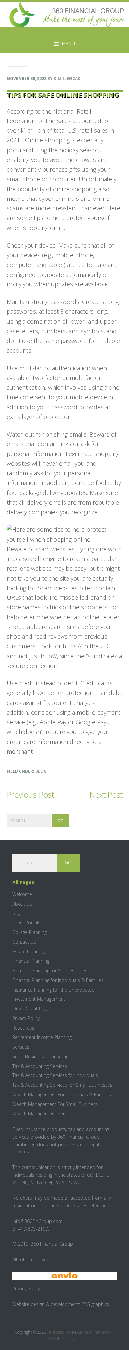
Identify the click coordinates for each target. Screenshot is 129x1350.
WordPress (57, 1339)
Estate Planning (28, 951)
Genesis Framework (94, 1332)
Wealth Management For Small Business (55, 1104)
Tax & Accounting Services (39, 1066)
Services (20, 1047)
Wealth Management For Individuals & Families (61, 1094)
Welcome (22, 894)
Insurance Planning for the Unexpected (53, 990)
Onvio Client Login (31, 1008)
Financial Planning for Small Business (51, 970)
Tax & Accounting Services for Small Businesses (62, 1085)
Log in (75, 1339)
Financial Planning (30, 961)
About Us (22, 904)
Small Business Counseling (40, 1056)
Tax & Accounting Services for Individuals (55, 1075)
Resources (23, 1028)
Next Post (106, 794)
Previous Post (30, 794)
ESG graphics (95, 1304)
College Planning (29, 932)
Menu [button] (68, 43)
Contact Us (24, 942)
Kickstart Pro (60, 1332)
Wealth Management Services (43, 1113)
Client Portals (26, 922)
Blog (41, 771)
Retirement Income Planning (42, 1037)
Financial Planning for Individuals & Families (57, 980)
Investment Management (38, 999)
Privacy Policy (26, 1018)
